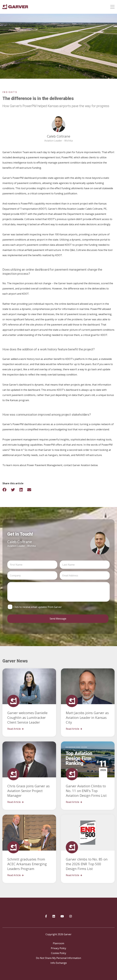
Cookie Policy (58, 953)
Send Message (58, 618)
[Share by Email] (31, 489)
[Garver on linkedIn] (53, 916)
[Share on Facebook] (6, 489)
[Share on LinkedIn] (23, 489)
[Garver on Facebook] (46, 916)
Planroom (58, 943)
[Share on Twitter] (15, 489)
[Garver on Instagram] (70, 916)
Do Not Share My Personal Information (58, 958)
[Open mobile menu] (112, 5)
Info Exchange (58, 963)
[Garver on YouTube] (62, 916)
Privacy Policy (58, 948)
